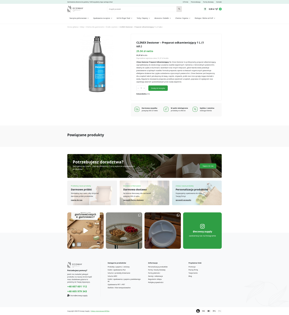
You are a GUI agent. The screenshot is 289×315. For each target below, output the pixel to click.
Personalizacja (195, 2)
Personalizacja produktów (158, 267)
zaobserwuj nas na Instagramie (202, 236)
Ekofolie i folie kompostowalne (119, 288)
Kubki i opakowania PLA (117, 270)
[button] (179, 9)
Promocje (192, 267)
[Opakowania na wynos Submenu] (112, 18)
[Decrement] (138, 88)
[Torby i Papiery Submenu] (150, 18)
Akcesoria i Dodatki (161, 18)
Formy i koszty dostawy (156, 270)
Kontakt (219, 2)
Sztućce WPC (112, 276)
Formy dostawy (208, 2)
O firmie (185, 2)
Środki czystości (112, 27)
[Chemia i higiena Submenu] (190, 18)
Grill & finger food (123, 18)
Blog (190, 276)
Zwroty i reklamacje (155, 276)
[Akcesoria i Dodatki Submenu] (171, 18)
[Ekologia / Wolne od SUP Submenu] (215, 18)
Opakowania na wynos (101, 18)
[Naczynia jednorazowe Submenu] (89, 18)
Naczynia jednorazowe (78, 18)
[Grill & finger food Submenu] (132, 18)
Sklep (82, 27)
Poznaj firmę (193, 270)
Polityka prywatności (155, 282)
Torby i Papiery (142, 18)
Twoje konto (193, 273)
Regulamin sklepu (155, 279)
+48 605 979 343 (77, 291)
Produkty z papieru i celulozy (118, 267)
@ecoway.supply (202, 231)
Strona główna (72, 27)
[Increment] (144, 88)
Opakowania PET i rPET (116, 284)
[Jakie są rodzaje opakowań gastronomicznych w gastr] (85, 230)
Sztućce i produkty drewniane (119, 273)
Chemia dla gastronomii (95, 27)
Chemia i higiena (181, 18)
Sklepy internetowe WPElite (100, 311)
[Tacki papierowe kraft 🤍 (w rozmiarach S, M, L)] (124, 230)
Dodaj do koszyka (158, 88)
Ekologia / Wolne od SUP (204, 18)
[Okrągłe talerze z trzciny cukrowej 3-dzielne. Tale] (162, 230)
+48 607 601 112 (77, 286)
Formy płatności (154, 273)
